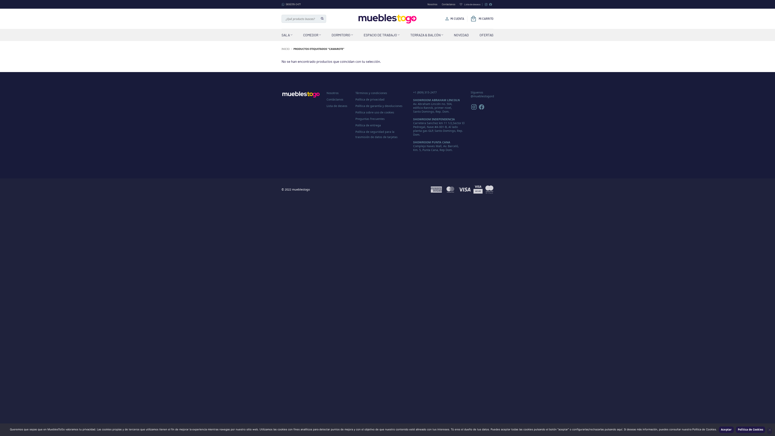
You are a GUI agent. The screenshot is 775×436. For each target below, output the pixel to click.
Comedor (310, 35)
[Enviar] (322, 18)
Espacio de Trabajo (380, 35)
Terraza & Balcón (425, 35)
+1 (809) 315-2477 (425, 92)
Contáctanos (448, 4)
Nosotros (432, 4)
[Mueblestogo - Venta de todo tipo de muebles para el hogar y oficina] (387, 19)
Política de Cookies (750, 429)
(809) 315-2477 (293, 4)
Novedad (461, 35)
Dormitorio (341, 35)
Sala (286, 35)
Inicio (286, 49)
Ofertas (486, 35)
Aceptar (726, 429)
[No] (769, 431)
